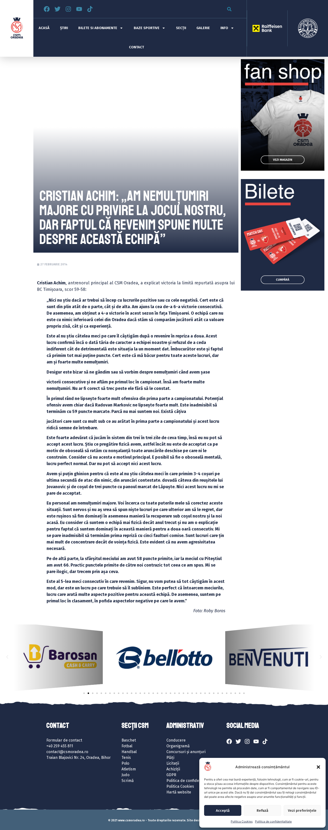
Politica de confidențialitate (273, 821)
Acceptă (223, 810)
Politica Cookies (242, 821)
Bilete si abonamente (97, 28)
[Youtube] (79, 9)
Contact (136, 47)
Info (224, 28)
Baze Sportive (146, 28)
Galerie (203, 28)
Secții (181, 28)
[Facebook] (46, 9)
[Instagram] (68, 9)
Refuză (262, 810)
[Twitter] (57, 9)
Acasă (44, 28)
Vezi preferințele (302, 810)
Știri (64, 28)
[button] (318, 767)
